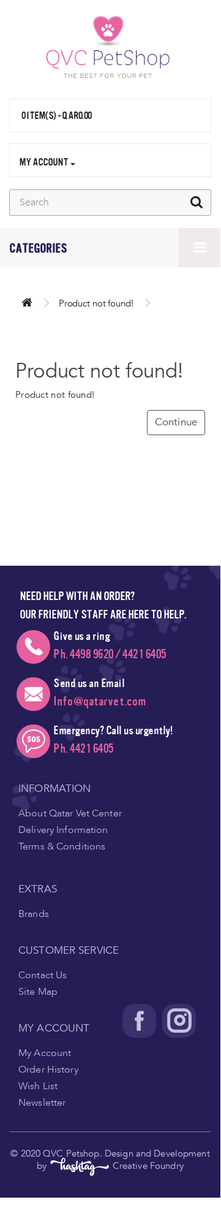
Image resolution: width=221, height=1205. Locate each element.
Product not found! (96, 303)
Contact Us (42, 975)
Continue (176, 422)
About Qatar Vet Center (70, 813)
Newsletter (42, 1102)
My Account (44, 1053)
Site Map (38, 991)
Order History (48, 1069)
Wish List (38, 1086)
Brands (33, 914)
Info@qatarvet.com (99, 701)
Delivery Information (63, 830)
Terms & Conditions (61, 846)
